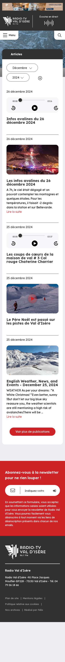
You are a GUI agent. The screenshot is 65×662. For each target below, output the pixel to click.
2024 (15, 77)
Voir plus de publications (32, 431)
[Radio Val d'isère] (16, 21)
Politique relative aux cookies (22, 604)
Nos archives (13, 609)
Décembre (20, 68)
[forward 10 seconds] (56, 108)
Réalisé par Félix (33, 609)
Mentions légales (33, 598)
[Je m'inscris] (54, 490)
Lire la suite (14, 211)
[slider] (20, 100)
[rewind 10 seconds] (13, 108)
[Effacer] (39, 78)
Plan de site (12, 598)
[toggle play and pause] (34, 108)
